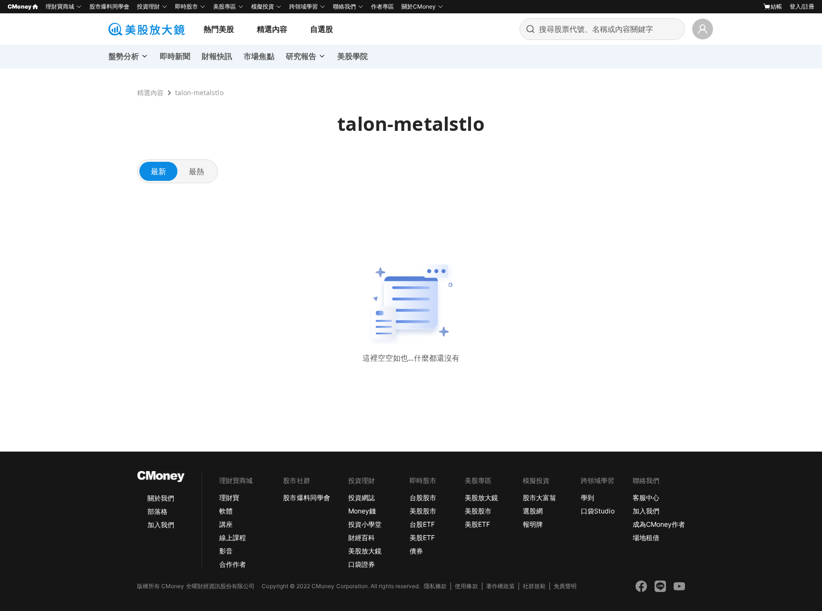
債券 (416, 551)
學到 (587, 497)
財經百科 (361, 537)
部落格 (157, 511)
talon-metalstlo (199, 92)
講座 (226, 524)
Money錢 (362, 511)
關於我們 (160, 498)
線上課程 (232, 537)
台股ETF (422, 524)
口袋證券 (361, 564)
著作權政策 (500, 586)
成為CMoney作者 (659, 524)
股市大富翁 (539, 497)
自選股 (321, 29)
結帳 (776, 6)
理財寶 (229, 497)
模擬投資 (262, 6)
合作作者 (232, 564)
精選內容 (272, 29)
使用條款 (466, 586)
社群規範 (534, 586)
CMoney (19, 6)
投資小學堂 (365, 524)
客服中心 (646, 497)
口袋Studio (597, 511)
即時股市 (186, 6)
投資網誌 (361, 497)
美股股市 (423, 511)
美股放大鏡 (365, 551)
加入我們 (160, 525)
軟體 (226, 511)
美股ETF (422, 537)
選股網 (533, 511)
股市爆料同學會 (109, 6)
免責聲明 (565, 586)
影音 (226, 551)
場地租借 (646, 537)
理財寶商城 (60, 6)
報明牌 (533, 524)
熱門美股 (219, 29)
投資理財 (148, 6)
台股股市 (423, 497)
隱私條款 (435, 586)
